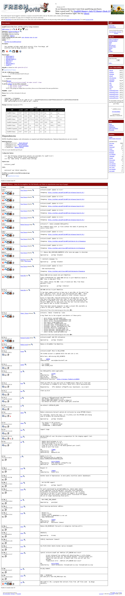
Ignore (110, 149)
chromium (111, 74)
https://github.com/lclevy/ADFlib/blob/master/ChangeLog (66, 271)
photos (86, 13)
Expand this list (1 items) (13, 176)
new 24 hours (112, 163)
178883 (53, 449)
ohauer (22, 423)
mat (21, 371)
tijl (21, 398)
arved (22, 468)
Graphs (110, 137)
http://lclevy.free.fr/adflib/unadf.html (12, 41)
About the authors (113, 41)
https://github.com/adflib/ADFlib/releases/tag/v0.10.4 (66, 213)
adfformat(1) (10, 57)
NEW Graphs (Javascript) (115, 138)
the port (9, 81)
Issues (110, 42)
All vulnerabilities (116, 111)
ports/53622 (55, 563)
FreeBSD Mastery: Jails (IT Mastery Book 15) (92, 11)
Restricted (111, 152)
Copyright (101, 593)
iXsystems (119, 31)
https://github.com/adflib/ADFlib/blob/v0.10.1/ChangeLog (67, 241)
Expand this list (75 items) (10, 70)
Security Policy (112, 46)
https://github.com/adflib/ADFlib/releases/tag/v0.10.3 (66, 220)
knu (21, 569)
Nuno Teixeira (24, 190)
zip (33, 37)
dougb (22, 489)
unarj (36, 37)
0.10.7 (3, 29)
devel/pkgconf (23, 143)
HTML (113, 592)
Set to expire (112, 160)
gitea (110, 88)
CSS (117, 592)
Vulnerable (111, 156)
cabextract (27, 37)
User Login (111, 25)
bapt (21, 391)
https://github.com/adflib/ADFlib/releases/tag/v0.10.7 (66, 192)
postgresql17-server (113, 96)
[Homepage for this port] (3, 52)
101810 (53, 519)
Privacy (110, 48)
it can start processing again (73, 19)
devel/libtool (19, 147)
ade (21, 442)
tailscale (111, 70)
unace (31, 37)
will (21, 582)
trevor (22, 540)
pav (21, 500)
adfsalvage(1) (10, 63)
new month (111, 171)
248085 (48, 359)
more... (110, 63)
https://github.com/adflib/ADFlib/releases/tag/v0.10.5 (66, 206)
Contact (110, 51)
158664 (53, 470)
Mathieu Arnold (24, 344)
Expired (111, 158)
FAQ (110, 44)
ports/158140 (55, 461)
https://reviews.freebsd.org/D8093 (68, 379)
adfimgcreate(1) (11, 59)
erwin (22, 506)
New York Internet (112, 31)
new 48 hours (112, 165)
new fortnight (112, 169)
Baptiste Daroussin (25, 224)
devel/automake (24, 146)
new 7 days (112, 167)
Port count (111, 143)
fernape (22, 351)
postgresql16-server (113, 94)
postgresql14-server (113, 90)
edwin (22, 526)
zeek (110, 83)
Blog (110, 49)
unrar (23, 37)
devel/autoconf (22, 144)
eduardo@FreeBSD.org (13, 31)
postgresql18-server (113, 98)
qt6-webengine (112, 78)
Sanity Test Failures (113, 128)
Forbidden (111, 150)
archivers (7, 29)
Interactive (111, 162)
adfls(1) (8, 62)
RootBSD (116, 33)
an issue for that (89, 19)
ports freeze (8, 19)
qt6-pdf (111, 76)
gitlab (110, 85)
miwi (22, 483)
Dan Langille (111, 593)
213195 (53, 373)
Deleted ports (112, 127)
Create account (112, 27)
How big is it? (112, 45)
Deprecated (111, 147)
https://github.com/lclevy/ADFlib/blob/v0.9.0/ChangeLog (66, 248)
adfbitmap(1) (10, 56)
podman (111, 86)
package (10, 84)
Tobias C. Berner (24, 313)
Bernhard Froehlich (25, 338)
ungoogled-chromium (112, 80)
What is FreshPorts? (113, 39)
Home (110, 124)
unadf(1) (8, 65)
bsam (22, 383)
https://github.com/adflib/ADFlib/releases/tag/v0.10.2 (66, 234)
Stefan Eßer (23, 275)
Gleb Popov (23, 259)
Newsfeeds (111, 130)
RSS (121, 592)
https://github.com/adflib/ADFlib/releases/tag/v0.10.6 (66, 199)
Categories (111, 125)
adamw (22, 412)
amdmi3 (22, 364)
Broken (111, 145)
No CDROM (112, 154)
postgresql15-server (113, 92)
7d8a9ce (12, 36)
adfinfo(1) (9, 60)
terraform (111, 72)
